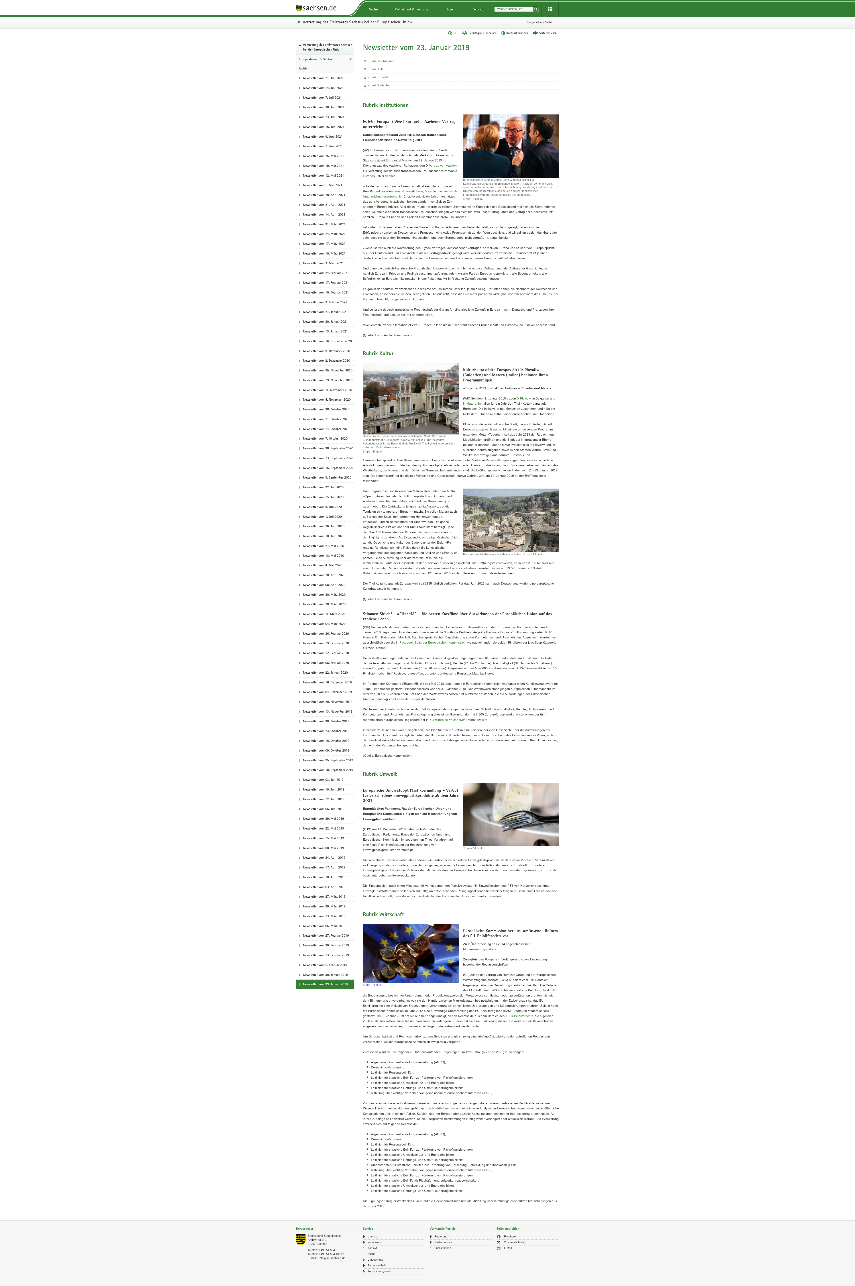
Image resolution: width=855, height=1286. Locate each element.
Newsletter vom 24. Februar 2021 (326, 273)
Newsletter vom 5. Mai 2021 (322, 185)
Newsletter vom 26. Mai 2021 (323, 156)
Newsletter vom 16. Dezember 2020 (327, 341)
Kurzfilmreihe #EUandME (447, 719)
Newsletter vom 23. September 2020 (328, 458)
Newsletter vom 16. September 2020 (328, 468)
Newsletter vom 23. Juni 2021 (323, 117)
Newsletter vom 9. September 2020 (327, 477)
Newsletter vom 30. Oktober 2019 (326, 721)
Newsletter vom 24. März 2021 (324, 234)
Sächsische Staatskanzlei (324, 1235)
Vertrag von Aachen (443, 165)
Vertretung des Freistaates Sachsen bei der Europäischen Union (357, 21)
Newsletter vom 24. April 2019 (324, 858)
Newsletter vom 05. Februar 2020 (326, 663)
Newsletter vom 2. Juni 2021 (323, 146)
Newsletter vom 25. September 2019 (328, 760)
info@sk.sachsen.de (332, 1258)
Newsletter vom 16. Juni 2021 (323, 127)
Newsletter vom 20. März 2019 (324, 906)
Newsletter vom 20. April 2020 (324, 575)
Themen (450, 9)
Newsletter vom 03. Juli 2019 (323, 780)
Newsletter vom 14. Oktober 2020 (326, 429)
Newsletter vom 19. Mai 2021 (323, 166)
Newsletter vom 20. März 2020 (324, 604)
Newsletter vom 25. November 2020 (327, 370)
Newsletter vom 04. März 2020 (324, 624)
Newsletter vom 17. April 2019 (324, 867)
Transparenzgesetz (379, 1271)
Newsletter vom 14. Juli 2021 (323, 88)
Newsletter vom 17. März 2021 (324, 244)
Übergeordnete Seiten (539, 22)
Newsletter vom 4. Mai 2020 (322, 565)
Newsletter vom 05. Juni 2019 (323, 809)
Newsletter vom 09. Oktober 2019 (326, 750)
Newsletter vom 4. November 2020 (327, 399)
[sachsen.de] (327, 8)
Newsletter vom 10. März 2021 (324, 253)
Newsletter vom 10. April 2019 (324, 877)
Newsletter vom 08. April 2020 (324, 585)
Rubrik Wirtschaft (379, 85)
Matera (471, 403)
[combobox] (513, 9)
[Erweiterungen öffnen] (550, 9)
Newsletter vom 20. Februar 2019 (326, 945)
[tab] (327, 1229)
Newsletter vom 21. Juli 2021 (323, 78)
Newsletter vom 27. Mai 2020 (323, 546)
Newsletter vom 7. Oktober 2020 (325, 438)
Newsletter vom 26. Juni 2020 (323, 526)
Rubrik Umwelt (377, 77)
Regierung (440, 1236)
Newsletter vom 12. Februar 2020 (326, 653)
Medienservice (443, 1242)
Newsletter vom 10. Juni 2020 (323, 536)
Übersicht (373, 1236)
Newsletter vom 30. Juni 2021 (323, 107)
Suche (371, 1253)
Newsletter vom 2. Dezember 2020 (326, 361)
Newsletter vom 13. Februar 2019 (326, 955)
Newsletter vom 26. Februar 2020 (326, 634)
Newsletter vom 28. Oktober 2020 (326, 409)
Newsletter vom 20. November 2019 (327, 702)
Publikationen (442, 1248)
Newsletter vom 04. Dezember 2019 (327, 692)
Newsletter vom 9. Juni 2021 (323, 137)
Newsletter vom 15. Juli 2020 (323, 497)
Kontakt (372, 1248)
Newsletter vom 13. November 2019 (327, 711)
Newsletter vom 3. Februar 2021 (325, 302)
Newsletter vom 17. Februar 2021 (326, 283)
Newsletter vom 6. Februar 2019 (325, 965)
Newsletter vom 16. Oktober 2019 (326, 741)
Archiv (303, 68)
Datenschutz (375, 1259)
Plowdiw (525, 398)
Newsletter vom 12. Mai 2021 (323, 175)
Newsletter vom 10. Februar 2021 (326, 292)
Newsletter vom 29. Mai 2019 (323, 819)
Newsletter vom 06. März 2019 (324, 926)
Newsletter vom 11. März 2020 (324, 614)
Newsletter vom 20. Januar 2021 (325, 322)
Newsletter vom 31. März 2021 (324, 224)
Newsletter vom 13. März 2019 (324, 916)
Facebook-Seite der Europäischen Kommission (432, 642)
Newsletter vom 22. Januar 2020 (325, 673)
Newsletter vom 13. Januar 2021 (325, 331)
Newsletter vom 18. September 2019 (328, 770)
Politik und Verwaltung (411, 9)
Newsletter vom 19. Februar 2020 (326, 643)
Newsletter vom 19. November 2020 (327, 380)
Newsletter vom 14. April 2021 (324, 214)
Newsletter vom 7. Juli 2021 (322, 98)
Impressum (374, 1242)
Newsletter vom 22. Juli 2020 (323, 487)
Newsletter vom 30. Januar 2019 (325, 975)
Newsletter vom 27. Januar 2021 (325, 312)
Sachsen (375, 9)
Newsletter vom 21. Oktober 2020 (326, 419)
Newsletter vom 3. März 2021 (323, 263)
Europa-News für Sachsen (316, 59)
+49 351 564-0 (328, 1250)
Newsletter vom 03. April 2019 (324, 887)
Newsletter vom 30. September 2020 (328, 448)
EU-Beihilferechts (521, 1016)
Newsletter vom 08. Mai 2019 (323, 848)
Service (478, 9)
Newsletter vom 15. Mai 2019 (323, 838)
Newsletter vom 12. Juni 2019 (323, 799)
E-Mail (508, 1248)
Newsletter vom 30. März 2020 (324, 595)
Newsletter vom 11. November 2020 (327, 390)
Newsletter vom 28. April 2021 (324, 195)
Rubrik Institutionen (381, 61)
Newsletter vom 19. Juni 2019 (323, 789)
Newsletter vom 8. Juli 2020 (322, 507)
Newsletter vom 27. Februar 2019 (326, 935)
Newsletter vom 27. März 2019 (324, 897)
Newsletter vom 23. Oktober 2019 (326, 731)
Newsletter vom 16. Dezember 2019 (327, 682)
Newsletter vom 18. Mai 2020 (323, 556)
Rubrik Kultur (376, 69)
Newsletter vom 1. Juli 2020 (322, 517)
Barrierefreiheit (377, 1265)
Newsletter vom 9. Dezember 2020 (326, 351)
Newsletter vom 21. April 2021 (324, 205)
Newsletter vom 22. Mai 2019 (323, 828)
